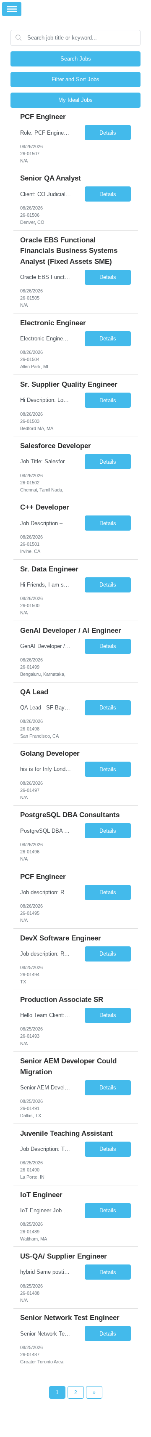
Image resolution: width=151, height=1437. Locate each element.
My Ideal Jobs (75, 100)
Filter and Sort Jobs (75, 79)
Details (107, 133)
